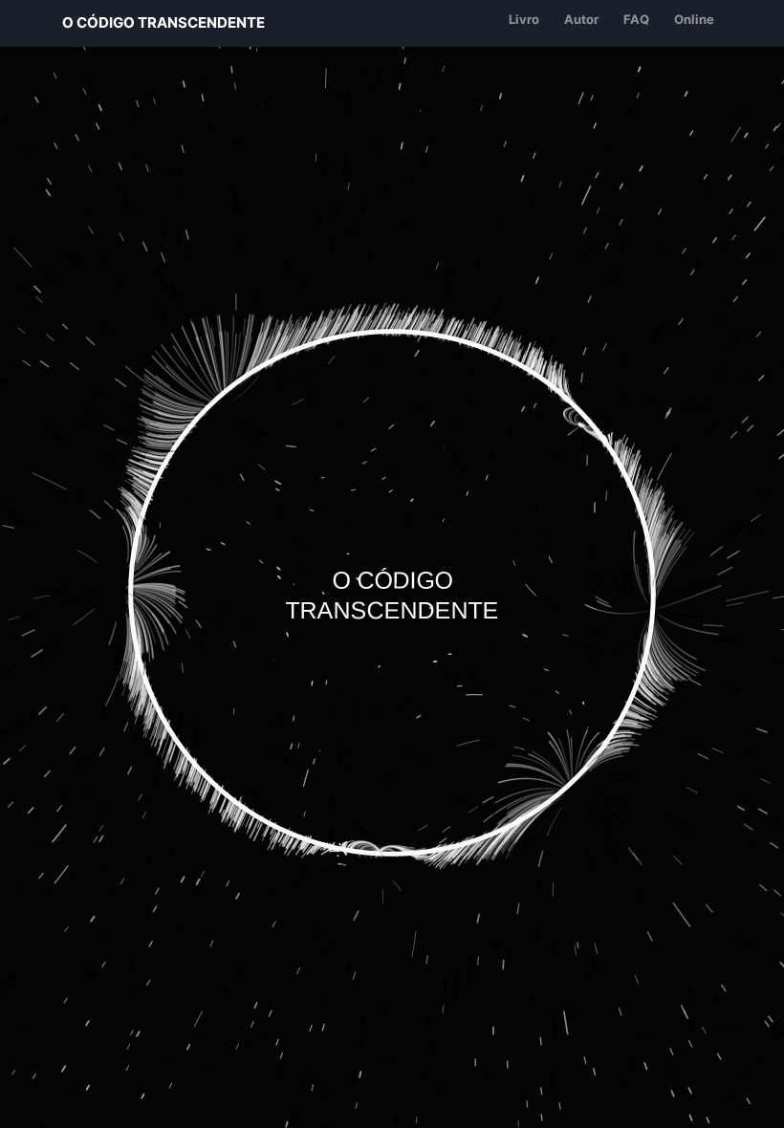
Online (694, 19)
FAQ (636, 19)
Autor (581, 19)
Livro (524, 19)
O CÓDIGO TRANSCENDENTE (163, 22)
